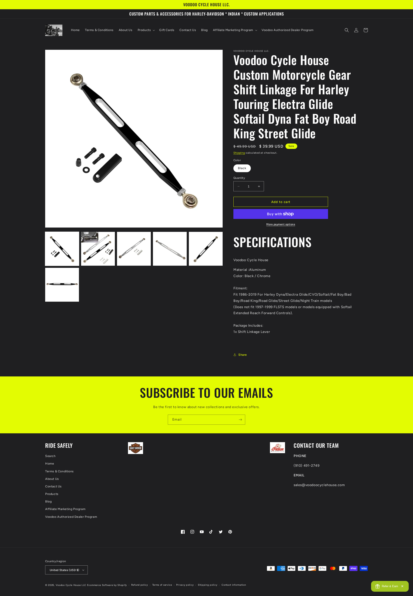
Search (50, 456)
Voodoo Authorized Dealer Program (71, 517)
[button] (146, 30)
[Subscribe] (240, 420)
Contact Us (53, 486)
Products (52, 494)
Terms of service (162, 585)
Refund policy (139, 585)
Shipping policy (207, 585)
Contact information (234, 585)
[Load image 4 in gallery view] (170, 249)
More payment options (280, 224)
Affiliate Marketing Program (65, 509)
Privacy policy (185, 585)
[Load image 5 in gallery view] (206, 249)
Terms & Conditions (59, 471)
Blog (48, 501)
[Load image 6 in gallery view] (62, 285)
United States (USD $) (64, 570)
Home (49, 463)
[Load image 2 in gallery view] (98, 249)
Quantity (239, 177)
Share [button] (242, 355)
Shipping (239, 152)
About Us (52, 479)
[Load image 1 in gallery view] (62, 249)
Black (242, 168)
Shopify (122, 585)
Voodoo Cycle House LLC (71, 585)
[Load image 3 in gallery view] (134, 249)
